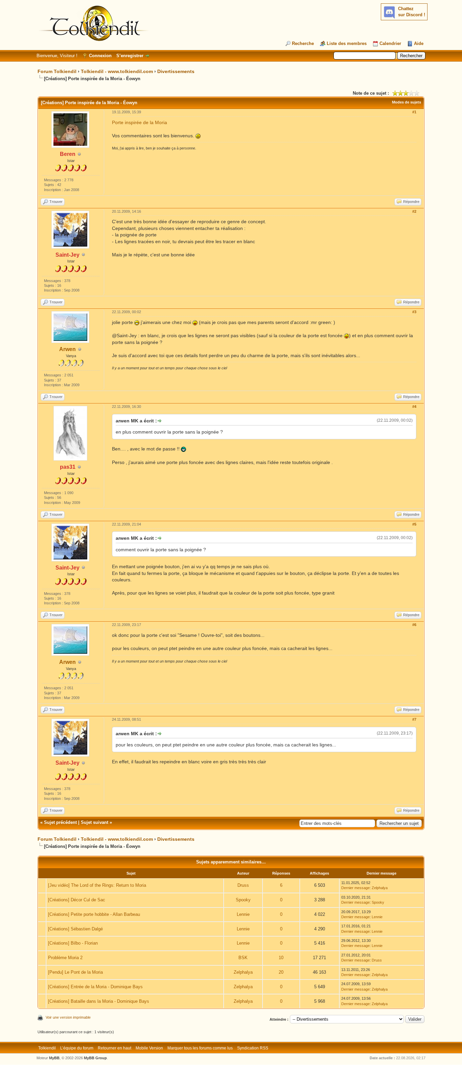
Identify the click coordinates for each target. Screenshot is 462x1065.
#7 (414, 719)
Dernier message (355, 888)
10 (281, 957)
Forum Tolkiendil (57, 71)
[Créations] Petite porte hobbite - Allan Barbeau (94, 914)
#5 (414, 524)
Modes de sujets (406, 102)
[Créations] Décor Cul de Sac (76, 899)
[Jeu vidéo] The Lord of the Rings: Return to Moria (97, 885)
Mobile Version (149, 1048)
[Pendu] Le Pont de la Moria (75, 972)
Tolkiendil (47, 1048)
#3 (414, 312)
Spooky (243, 899)
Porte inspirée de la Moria (139, 122)
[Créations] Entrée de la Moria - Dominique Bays (95, 986)
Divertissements (175, 71)
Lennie (243, 914)
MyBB (54, 1058)
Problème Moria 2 (65, 957)
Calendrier (390, 43)
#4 (414, 406)
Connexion (100, 55)
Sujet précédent (60, 822)
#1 (414, 112)
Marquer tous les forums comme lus (200, 1048)
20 (281, 972)
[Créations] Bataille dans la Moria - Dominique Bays (98, 1001)
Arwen (67, 349)
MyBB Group (95, 1058)
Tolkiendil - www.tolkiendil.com (117, 71)
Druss (243, 885)
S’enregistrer (129, 55)
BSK (243, 957)
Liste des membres (347, 43)
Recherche (303, 43)
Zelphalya (380, 888)
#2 (414, 211)
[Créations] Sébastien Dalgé (75, 928)
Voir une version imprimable (68, 1017)
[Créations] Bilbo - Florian (73, 943)
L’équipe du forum (76, 1048)
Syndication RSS (252, 1048)
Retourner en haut (114, 1048)
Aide (418, 43)
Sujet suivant (94, 822)
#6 (414, 625)
